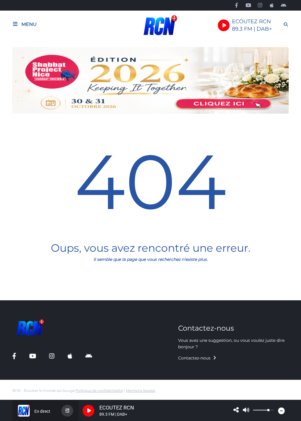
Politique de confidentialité (99, 390)
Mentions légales (140, 390)
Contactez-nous (195, 358)
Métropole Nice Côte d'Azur (35, 285)
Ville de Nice (20, 298)
